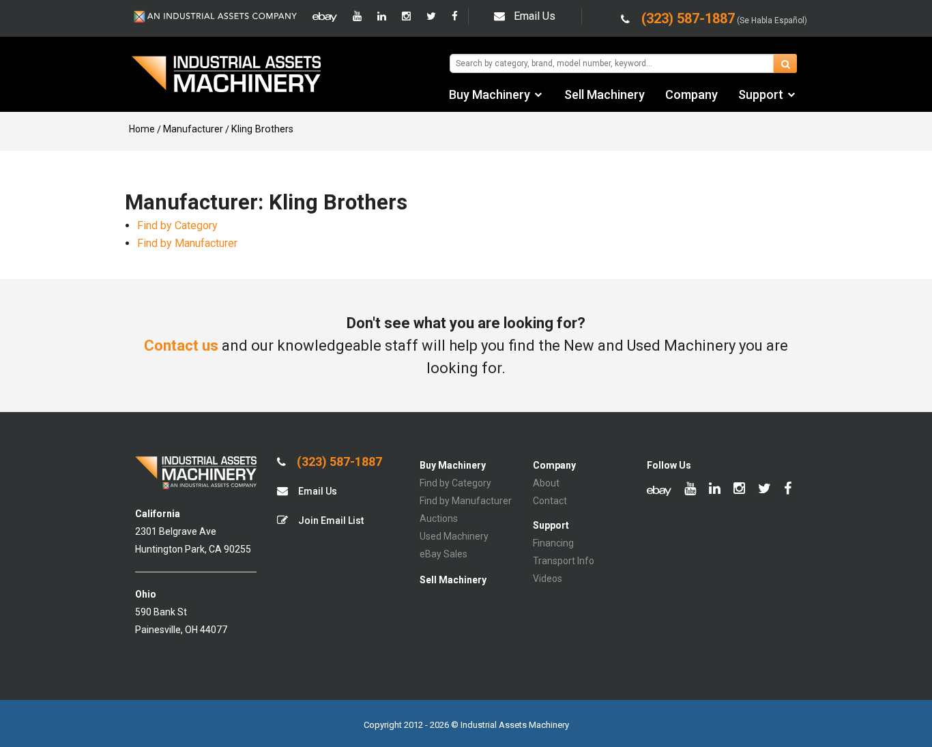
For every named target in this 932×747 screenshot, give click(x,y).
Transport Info (563, 560)
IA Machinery (226, 76)
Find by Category (177, 225)
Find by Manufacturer (187, 243)
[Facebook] (455, 16)
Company (691, 94)
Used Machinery (454, 536)
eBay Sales (443, 553)
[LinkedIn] (381, 16)
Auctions (439, 518)
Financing (553, 543)
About (546, 483)
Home (142, 128)
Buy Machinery (489, 94)
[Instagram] (406, 16)
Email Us (534, 16)
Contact (550, 500)
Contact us (181, 345)
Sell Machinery (604, 94)
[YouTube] (357, 16)
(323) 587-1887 (338, 461)
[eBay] (324, 16)
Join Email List (330, 520)
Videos (547, 578)
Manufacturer (193, 128)
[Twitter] (431, 16)
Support (760, 94)
